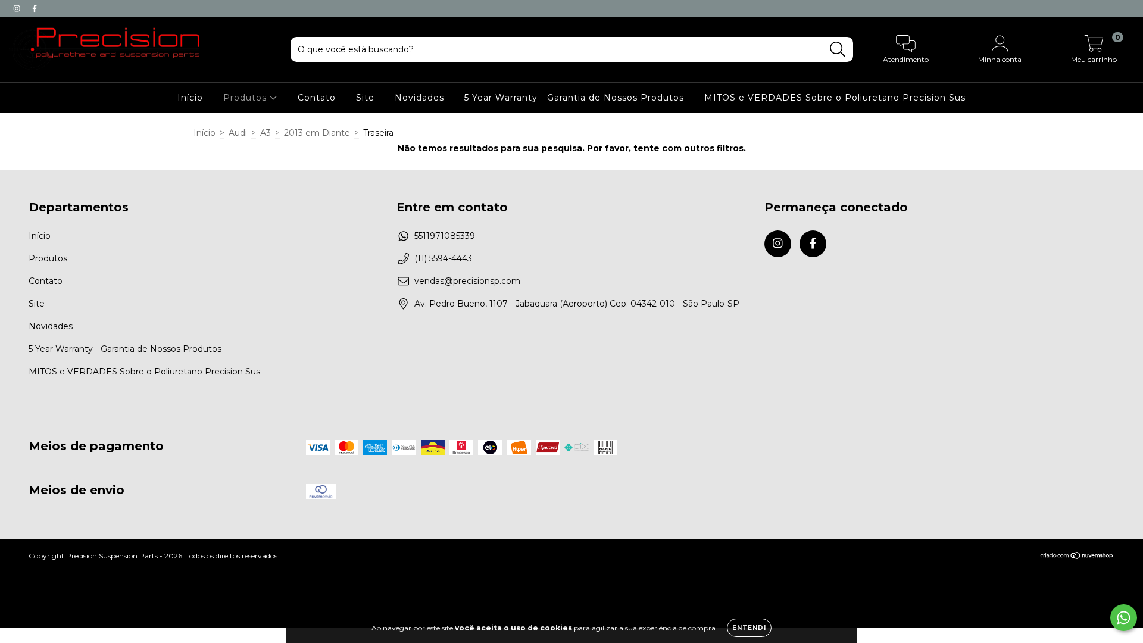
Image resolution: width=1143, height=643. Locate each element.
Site (365, 97)
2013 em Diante (317, 132)
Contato (317, 97)
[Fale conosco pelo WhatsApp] (1123, 617)
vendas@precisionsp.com (467, 281)
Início (190, 97)
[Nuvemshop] (1077, 557)
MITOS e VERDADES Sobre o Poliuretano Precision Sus (835, 97)
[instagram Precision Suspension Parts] (18, 8)
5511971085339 (444, 235)
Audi (238, 132)
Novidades (419, 97)
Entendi (749, 628)
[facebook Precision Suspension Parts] (34, 8)
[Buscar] (838, 50)
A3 (265, 132)
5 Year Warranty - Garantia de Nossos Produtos (574, 97)
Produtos (246, 97)
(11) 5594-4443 (443, 258)
